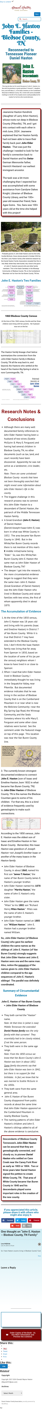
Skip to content (5, 2)
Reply (39, 1256)
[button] (7, 1220)
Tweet (5, 1351)
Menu (37, 14)
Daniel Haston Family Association (12, 1401)
